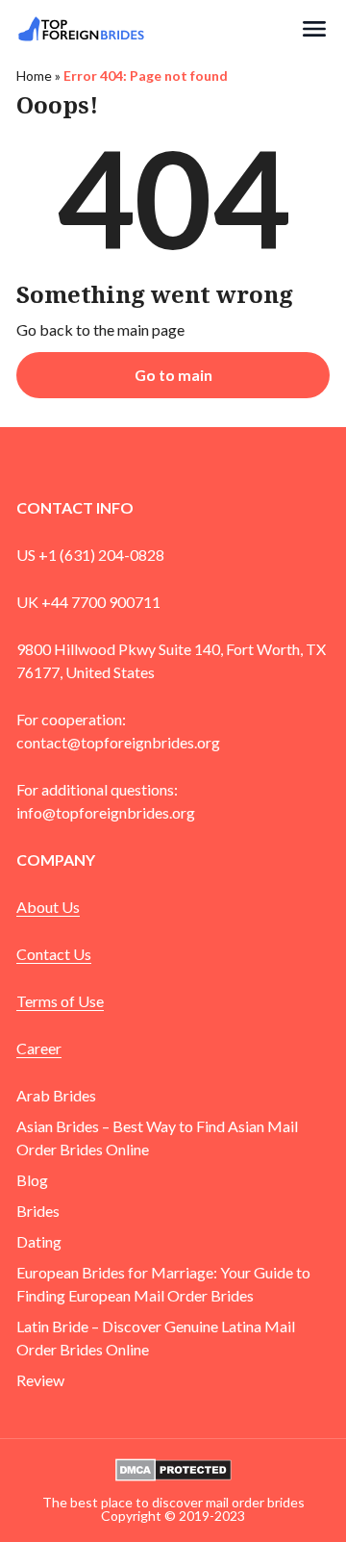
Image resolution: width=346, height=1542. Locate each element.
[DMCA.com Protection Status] (173, 1467)
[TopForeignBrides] (157, 29)
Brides (38, 1210)
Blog (32, 1180)
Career (39, 1048)
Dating (39, 1241)
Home (34, 75)
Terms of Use (60, 1001)
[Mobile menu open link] (314, 28)
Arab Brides (56, 1095)
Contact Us (53, 954)
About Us (48, 906)
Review (40, 1380)
